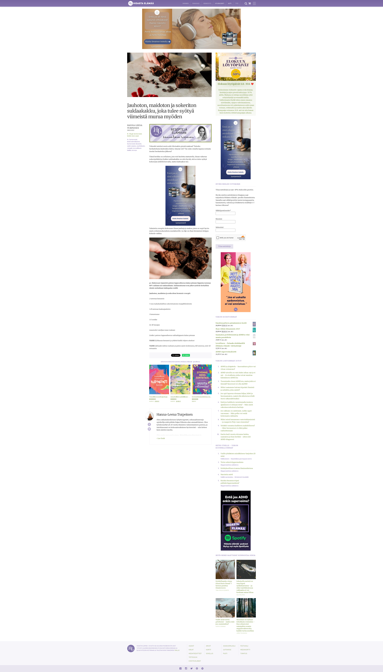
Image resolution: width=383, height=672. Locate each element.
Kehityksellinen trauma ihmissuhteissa (237, 468)
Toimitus (243, 653)
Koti (229, 3)
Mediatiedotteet (195, 653)
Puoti (225, 653)
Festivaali (244, 646)
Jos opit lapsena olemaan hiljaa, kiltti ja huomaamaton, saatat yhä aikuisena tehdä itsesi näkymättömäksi (237, 396)
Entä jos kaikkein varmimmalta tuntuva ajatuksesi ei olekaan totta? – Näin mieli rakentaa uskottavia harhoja (237, 404)
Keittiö (129, 136)
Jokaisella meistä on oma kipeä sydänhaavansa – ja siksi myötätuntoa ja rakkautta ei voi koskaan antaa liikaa (244, 586)
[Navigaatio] (254, 3)
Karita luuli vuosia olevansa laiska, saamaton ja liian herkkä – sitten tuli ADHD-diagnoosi (236, 436)
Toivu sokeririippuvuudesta (232, 462)
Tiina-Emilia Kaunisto (222, 590)
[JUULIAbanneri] (236, 520)
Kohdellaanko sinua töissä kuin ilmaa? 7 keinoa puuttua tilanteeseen (224, 584)
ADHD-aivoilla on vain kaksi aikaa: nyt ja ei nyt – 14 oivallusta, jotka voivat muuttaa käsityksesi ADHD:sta (238, 375)
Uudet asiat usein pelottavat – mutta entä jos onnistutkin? (225, 622)
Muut (137, 136)
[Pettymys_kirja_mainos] (236, 282)
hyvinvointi (133, 139)
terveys (134, 150)
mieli (129, 146)
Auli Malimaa (240, 595)
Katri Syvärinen (221, 626)
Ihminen (186, 3)
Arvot (208, 646)
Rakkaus (195, 3)
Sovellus (209, 653)
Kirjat (191, 650)
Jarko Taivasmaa (241, 633)
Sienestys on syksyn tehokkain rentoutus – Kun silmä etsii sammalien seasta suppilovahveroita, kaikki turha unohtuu (245, 625)
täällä (176, 650)
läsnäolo (139, 144)
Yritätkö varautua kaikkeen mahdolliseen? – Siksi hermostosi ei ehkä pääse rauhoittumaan (238, 428)
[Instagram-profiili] (149, 429)
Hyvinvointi (219, 3)
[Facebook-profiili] (149, 424)
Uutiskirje (227, 650)
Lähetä (186, 355)
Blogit (131, 134)
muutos (133, 146)
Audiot (191, 646)
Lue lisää (161, 438)
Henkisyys (207, 3)
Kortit (208, 650)
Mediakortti (245, 650)
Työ (236, 3)
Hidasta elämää (152, 3)
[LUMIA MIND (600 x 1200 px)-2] (180, 196)
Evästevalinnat (195, 661)
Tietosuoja (193, 657)
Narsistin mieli (227, 474)
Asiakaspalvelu (229, 646)
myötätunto (141, 146)
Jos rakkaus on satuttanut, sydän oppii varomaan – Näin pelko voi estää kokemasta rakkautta (236, 413)
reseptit (129, 148)
